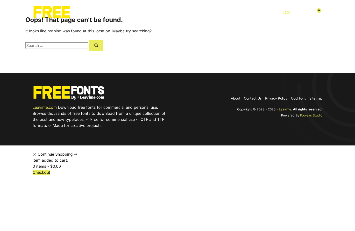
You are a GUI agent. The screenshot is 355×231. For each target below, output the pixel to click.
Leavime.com (45, 107)
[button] (287, 13)
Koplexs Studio (311, 115)
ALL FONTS (151, 12)
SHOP (176, 12)
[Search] (96, 45)
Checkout (263, 12)
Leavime (285, 109)
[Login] (305, 12)
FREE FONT (200, 12)
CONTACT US (232, 12)
